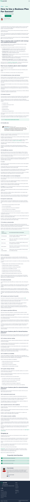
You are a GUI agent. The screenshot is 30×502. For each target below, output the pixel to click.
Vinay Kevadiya (10, 468)
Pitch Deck (2, 497)
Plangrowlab (3, 448)
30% (25, 298)
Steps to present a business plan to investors (12, 119)
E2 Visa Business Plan (4, 494)
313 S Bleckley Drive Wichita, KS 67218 (8, 485)
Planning (6, 6)
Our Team (16, 485)
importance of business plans (12, 62)
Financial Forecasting (3, 496)
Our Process (17, 486)
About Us (16, 484)
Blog (2, 6)
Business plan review (3, 495)
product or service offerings (17, 140)
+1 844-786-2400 (5, 484)
